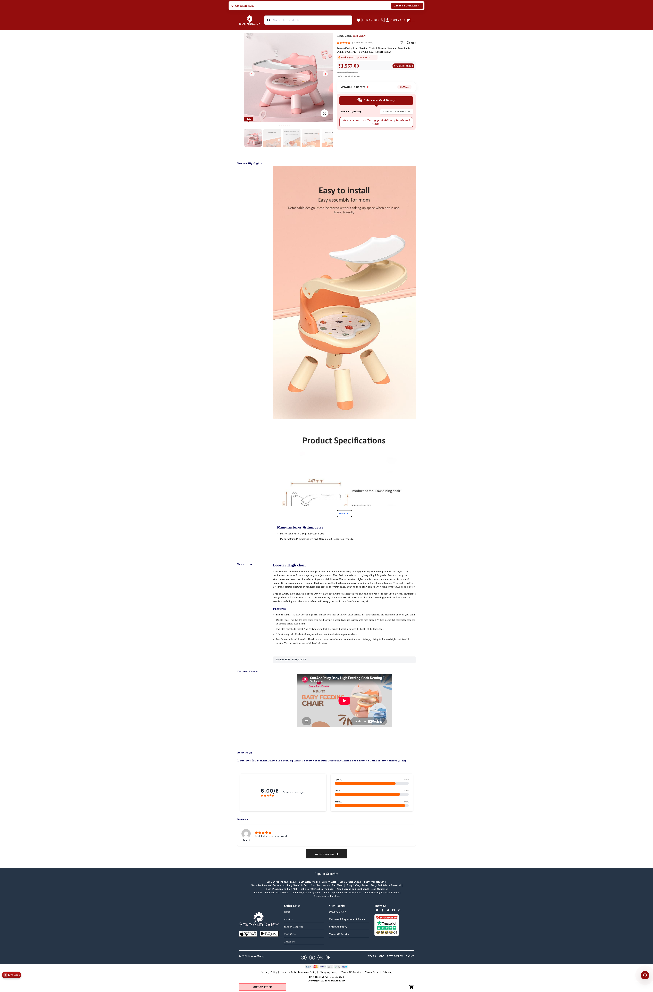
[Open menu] (414, 20)
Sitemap (387, 972)
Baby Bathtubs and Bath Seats (270, 892)
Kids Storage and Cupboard (352, 889)
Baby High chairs (309, 881)
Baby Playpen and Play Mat (281, 889)
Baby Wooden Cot (374, 881)
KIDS (381, 956)
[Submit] (269, 20)
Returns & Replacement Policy (347, 919)
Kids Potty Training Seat (305, 892)
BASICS (410, 956)
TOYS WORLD (395, 956)
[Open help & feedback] (645, 975)
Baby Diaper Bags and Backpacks (342, 892)
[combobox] (308, 20)
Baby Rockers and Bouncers (267, 885)
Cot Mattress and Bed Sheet (327, 885)
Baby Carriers (379, 889)
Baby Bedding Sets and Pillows (381, 892)
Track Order (372, 972)
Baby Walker (329, 881)
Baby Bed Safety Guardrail (386, 885)
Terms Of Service (339, 934)
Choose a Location (405, 5)
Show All (344, 513)
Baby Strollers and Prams (281, 881)
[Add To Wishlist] (401, 42)
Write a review (324, 854)
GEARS (372, 956)
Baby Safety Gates (357, 885)
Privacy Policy (337, 911)
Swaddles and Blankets (327, 896)
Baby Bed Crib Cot (297, 885)
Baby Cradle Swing (350, 881)
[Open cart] (411, 987)
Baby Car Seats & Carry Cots (316, 889)
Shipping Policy (338, 926)
